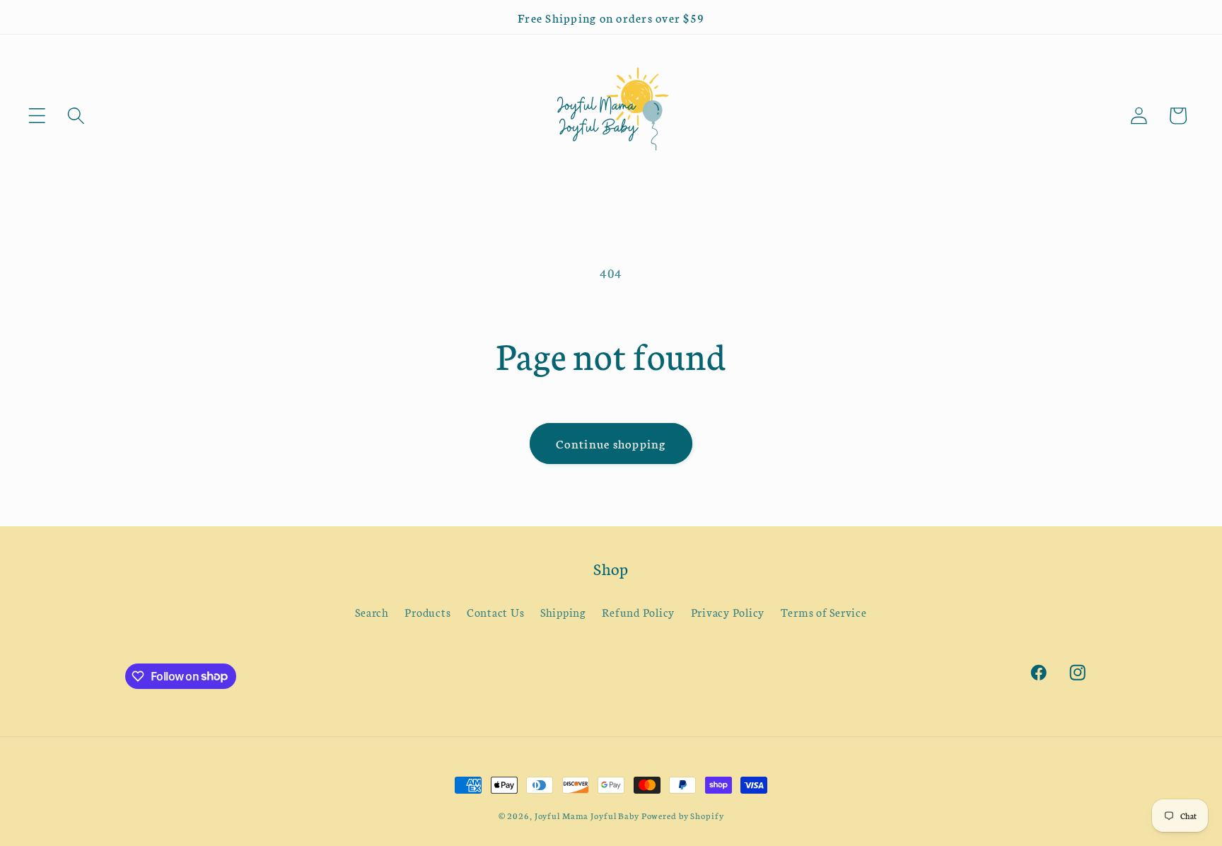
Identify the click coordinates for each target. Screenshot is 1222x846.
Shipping (563, 612)
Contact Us (496, 612)
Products (427, 612)
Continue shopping (610, 443)
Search (372, 612)
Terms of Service (824, 612)
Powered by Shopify (682, 815)
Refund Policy (638, 612)
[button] (37, 115)
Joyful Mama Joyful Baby (587, 815)
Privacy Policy (728, 612)
